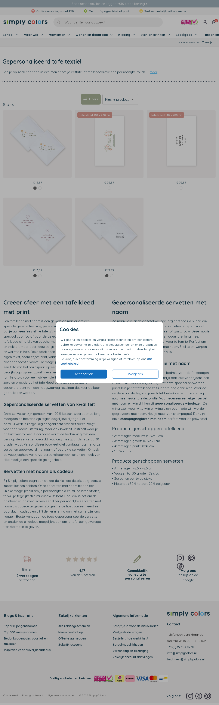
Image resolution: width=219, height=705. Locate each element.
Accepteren (84, 374)
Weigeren (135, 374)
